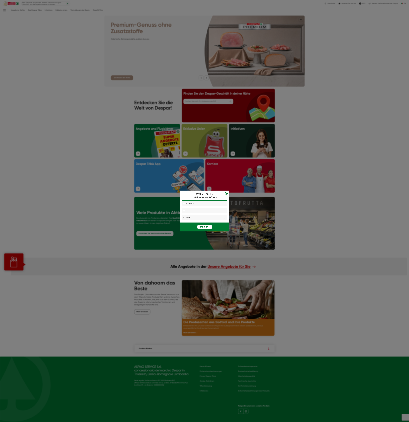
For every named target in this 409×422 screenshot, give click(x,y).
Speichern (204, 227)
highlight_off (226, 193)
